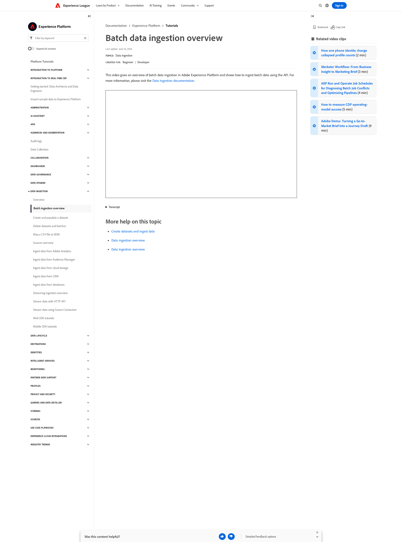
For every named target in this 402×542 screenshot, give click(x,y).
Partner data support (43, 377)
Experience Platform (146, 25)
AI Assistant (38, 115)
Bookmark (323, 27)
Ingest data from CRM (46, 276)
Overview (38, 200)
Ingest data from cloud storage (50, 268)
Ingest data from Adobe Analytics (52, 251)
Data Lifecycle (39, 335)
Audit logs (36, 141)
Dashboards (38, 166)
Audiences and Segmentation (47, 132)
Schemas (35, 411)
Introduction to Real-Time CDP (49, 78)
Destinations (38, 344)
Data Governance (41, 174)
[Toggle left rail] (89, 16)
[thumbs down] (231, 536)
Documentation (116, 25)
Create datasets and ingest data (133, 231)
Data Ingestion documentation (173, 80)
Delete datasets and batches (49, 226)
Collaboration (40, 157)
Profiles (36, 385)
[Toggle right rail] (312, 16)
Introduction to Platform (46, 69)
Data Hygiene (38, 182)
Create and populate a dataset (50, 218)
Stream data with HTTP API (49, 301)
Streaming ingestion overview (50, 293)
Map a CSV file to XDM (46, 234)
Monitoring (38, 369)
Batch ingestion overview (49, 208)
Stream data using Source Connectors (54, 310)
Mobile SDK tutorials (45, 326)
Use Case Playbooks (42, 427)
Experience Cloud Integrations (49, 436)
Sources (35, 419)
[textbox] (58, 38)
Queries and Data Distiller (46, 402)
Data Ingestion (124, 55)
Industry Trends (40, 444)
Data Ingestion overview (128, 249)
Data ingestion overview (128, 240)
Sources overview (43, 243)
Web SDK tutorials (43, 318)
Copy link (340, 27)
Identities (36, 352)
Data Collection (39, 149)
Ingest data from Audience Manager (54, 259)
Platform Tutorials (42, 61)
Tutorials (172, 25)
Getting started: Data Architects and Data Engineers (54, 89)
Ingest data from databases (48, 284)
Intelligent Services (43, 360)
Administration (40, 107)
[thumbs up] (222, 536)
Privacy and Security (43, 394)
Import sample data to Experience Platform (56, 99)
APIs (33, 124)
